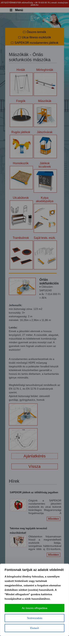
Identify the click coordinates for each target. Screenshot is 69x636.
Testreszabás (34, 618)
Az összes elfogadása (34, 608)
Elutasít (34, 628)
